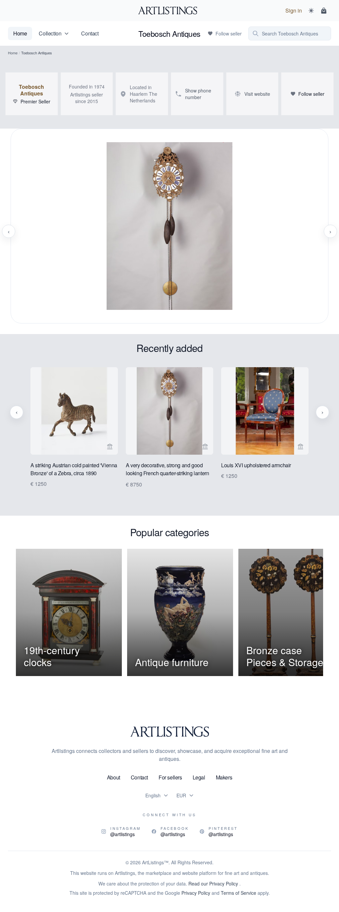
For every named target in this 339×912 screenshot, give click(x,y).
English (153, 795)
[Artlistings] (169, 11)
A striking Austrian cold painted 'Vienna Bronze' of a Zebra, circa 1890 (73, 469)
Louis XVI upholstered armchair (256, 465)
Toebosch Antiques (31, 90)
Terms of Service (238, 892)
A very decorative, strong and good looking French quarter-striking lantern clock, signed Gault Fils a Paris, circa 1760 (167, 469)
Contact (89, 33)
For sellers (170, 777)
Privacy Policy (195, 892)
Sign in (293, 10)
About (113, 777)
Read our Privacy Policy (213, 883)
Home (20, 33)
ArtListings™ (155, 862)
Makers (224, 777)
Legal (199, 777)
